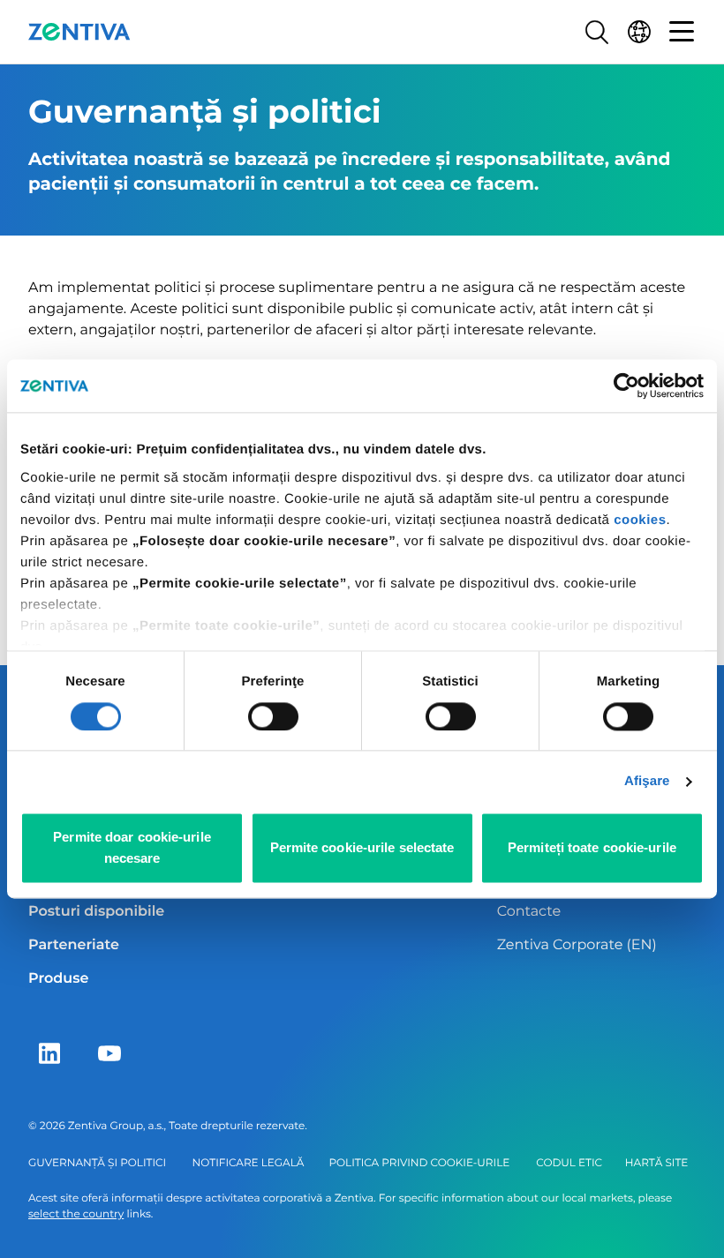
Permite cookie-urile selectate (362, 848)
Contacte (529, 911)
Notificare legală (248, 1163)
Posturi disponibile (96, 911)
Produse (58, 978)
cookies (640, 520)
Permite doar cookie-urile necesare (132, 848)
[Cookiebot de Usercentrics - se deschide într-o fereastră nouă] (626, 385)
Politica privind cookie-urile (418, 1163)
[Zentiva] (79, 32)
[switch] (273, 716)
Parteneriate (73, 945)
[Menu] (681, 32)
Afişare (647, 781)
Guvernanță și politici (97, 1163)
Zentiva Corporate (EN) (577, 945)
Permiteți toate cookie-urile (592, 848)
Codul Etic (569, 1163)
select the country (76, 1214)
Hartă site (656, 1163)
